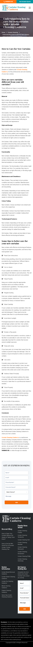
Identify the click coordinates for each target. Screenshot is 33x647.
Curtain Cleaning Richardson (22, 552)
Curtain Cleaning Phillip (24, 556)
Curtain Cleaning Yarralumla (22, 536)
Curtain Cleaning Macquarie (22, 548)
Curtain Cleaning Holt (24, 540)
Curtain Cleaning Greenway (22, 560)
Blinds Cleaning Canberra (6, 587)
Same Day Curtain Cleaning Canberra (7, 596)
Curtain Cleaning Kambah (22, 543)
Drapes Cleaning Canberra (6, 591)
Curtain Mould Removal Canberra (8, 573)
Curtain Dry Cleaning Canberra (7, 582)
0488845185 (9, 1)
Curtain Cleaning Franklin (22, 531)
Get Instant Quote (25, 1)
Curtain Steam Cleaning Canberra (8, 577)
